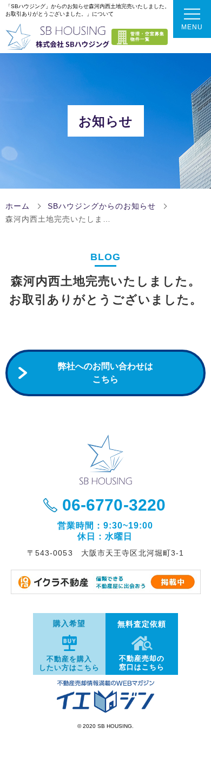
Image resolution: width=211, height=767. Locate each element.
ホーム (17, 206)
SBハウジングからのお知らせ (102, 206)
